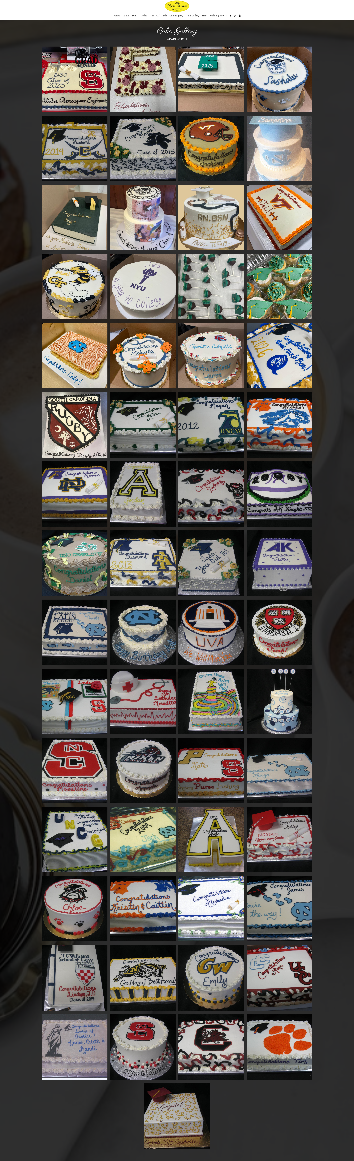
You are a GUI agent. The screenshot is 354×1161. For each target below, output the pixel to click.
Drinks (126, 16)
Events (135, 16)
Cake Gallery (192, 16)
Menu (117, 16)
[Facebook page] (231, 16)
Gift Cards (161, 16)
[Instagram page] (235, 16)
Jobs (152, 16)
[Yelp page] (239, 16)
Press (204, 16)
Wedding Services (218, 16)
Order (144, 16)
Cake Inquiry (176, 16)
